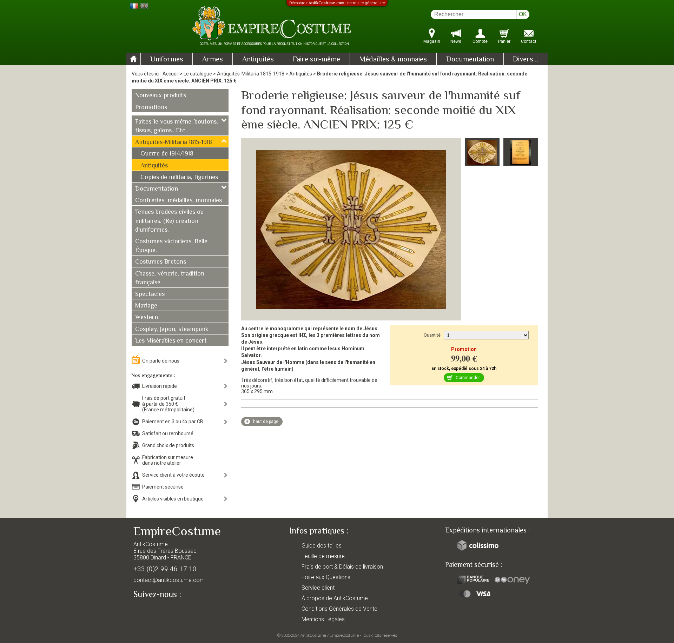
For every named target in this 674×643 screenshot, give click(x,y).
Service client (318, 587)
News (455, 41)
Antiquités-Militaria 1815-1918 (250, 74)
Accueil (171, 74)
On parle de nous (160, 361)
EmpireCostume (344, 635)
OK (523, 14)
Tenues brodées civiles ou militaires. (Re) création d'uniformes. (169, 221)
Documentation (470, 59)
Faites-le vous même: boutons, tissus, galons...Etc (176, 126)
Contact (528, 41)
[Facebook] (151, 610)
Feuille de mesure (323, 556)
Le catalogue (198, 74)
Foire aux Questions (326, 577)
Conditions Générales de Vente (339, 608)
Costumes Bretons (160, 262)
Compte (480, 41)
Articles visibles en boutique (173, 499)
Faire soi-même (316, 59)
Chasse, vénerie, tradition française (169, 278)
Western (146, 318)
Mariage (146, 306)
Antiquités (258, 59)
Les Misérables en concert (171, 341)
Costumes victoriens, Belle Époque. (171, 246)
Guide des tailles (322, 545)
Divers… (525, 59)
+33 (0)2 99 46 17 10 (165, 569)
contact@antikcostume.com (169, 580)
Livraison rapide (159, 386)
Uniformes (166, 59)
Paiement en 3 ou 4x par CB (172, 421)
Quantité (432, 335)
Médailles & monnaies (393, 59)
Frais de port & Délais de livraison (342, 566)
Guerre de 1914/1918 (166, 154)
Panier (504, 41)
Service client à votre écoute (173, 475)
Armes (212, 59)
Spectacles (150, 294)
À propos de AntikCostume (335, 598)
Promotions (151, 108)
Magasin (431, 41)
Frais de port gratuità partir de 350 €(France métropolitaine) (168, 404)
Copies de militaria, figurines (179, 178)
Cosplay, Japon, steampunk (172, 329)
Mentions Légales (323, 619)
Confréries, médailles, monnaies (178, 201)
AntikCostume (313, 635)
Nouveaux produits (160, 96)
